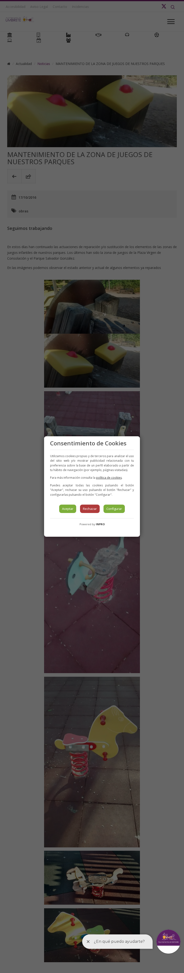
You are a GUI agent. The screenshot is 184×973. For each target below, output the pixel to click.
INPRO (100, 524)
